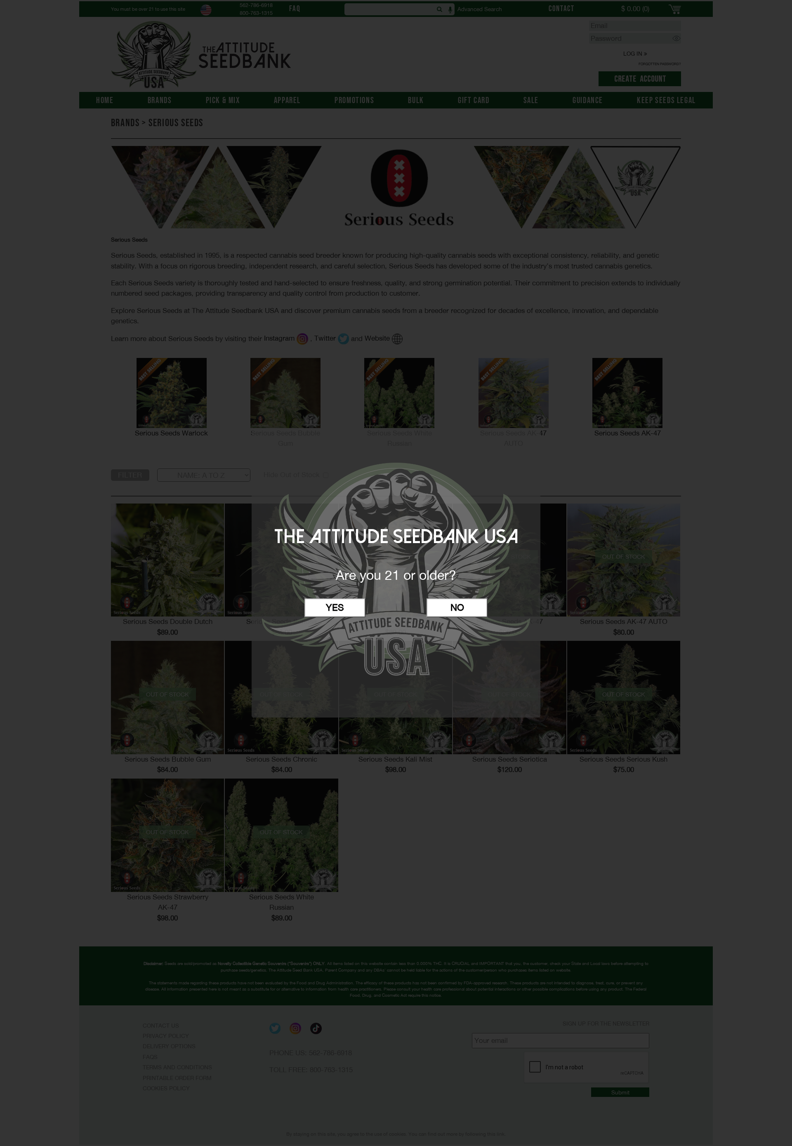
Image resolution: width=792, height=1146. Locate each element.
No (457, 607)
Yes (335, 607)
